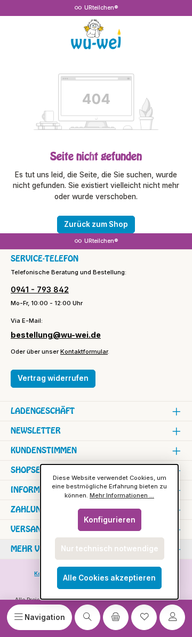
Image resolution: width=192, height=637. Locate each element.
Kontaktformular (84, 351)
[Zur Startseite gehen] (96, 34)
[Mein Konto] (172, 617)
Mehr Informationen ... (122, 495)
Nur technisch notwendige (109, 548)
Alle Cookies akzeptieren (109, 578)
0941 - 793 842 (40, 289)
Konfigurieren (109, 520)
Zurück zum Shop (96, 224)
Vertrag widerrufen (53, 378)
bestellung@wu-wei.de (56, 334)
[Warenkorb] (116, 617)
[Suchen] (87, 617)
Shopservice (37, 470)
